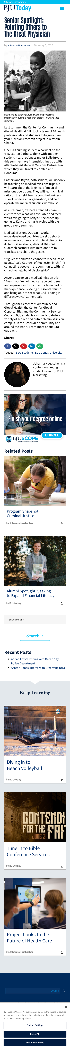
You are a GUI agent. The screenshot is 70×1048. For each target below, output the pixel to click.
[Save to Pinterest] (23, 346)
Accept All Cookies (35, 1042)
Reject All (35, 1034)
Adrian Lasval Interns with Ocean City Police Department (35, 661)
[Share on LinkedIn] (31, 346)
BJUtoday (17, 7)
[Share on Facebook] (7, 346)
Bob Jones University (14, 2)
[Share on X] (15, 346)
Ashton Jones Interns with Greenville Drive (38, 668)
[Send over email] (39, 346)
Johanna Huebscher (19, 45)
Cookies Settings (35, 1025)
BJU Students (25, 353)
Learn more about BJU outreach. (31, 329)
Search (33, 636)
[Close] (66, 1007)
